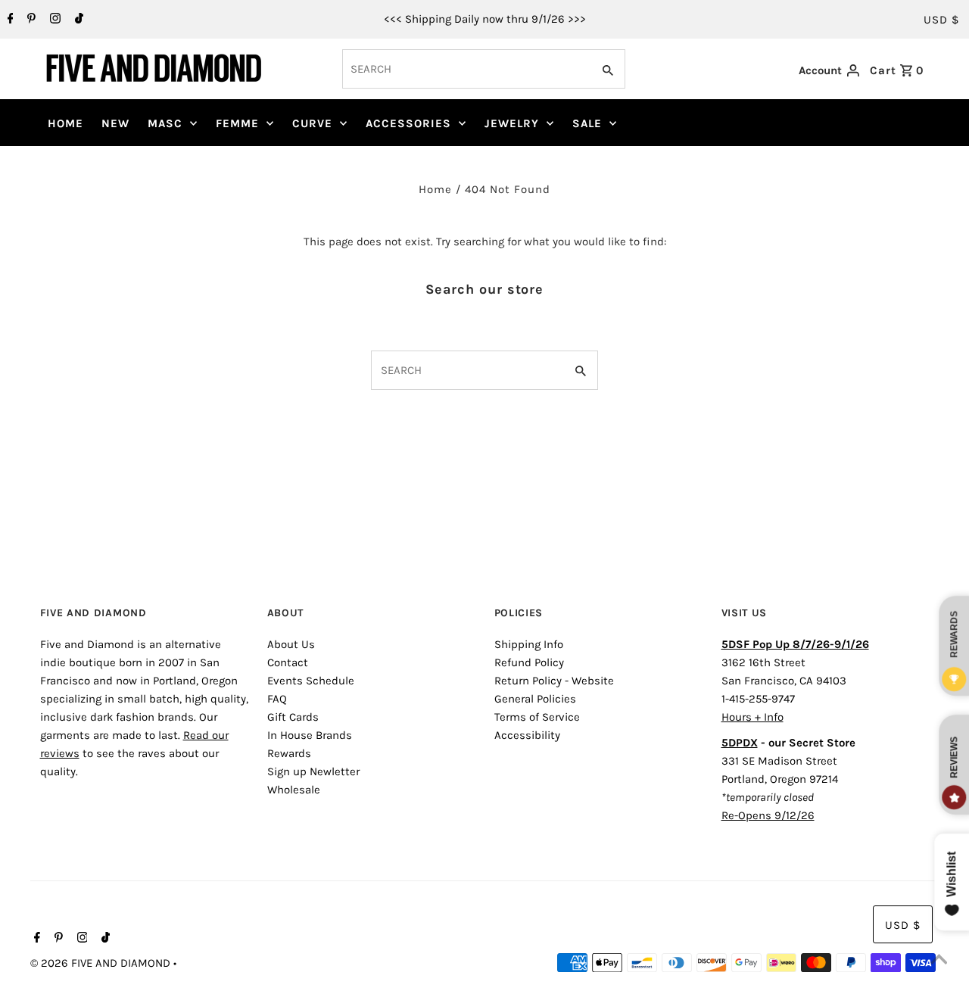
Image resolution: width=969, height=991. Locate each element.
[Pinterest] (29, 20)
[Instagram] (53, 20)
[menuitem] (65, 123)
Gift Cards (293, 717)
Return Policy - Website (554, 680)
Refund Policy (529, 662)
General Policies (535, 699)
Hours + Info (752, 717)
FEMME (237, 123)
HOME (65, 123)
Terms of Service (537, 717)
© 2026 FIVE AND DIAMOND (101, 963)
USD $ (941, 19)
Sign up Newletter (313, 771)
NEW (115, 123)
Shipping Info (528, 644)
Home (435, 189)
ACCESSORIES (408, 123)
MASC (165, 123)
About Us (291, 644)
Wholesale (293, 789)
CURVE (312, 123)
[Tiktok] (77, 20)
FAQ (277, 699)
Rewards (289, 753)
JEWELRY (511, 123)
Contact (287, 662)
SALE (587, 123)
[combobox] (465, 69)
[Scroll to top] (939, 961)
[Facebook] (9, 20)
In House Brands (309, 735)
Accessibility (527, 735)
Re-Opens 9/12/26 (768, 815)
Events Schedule (310, 680)
